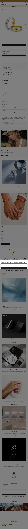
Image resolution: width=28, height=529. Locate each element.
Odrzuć (14, 266)
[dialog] (14, 264)
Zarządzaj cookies (14, 264)
